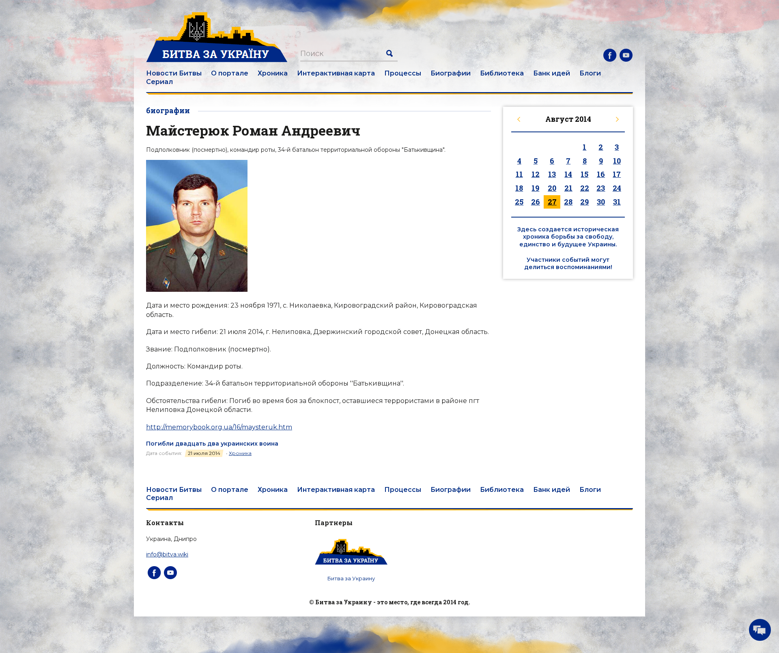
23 (600, 188)
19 (535, 188)
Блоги (590, 73)
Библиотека (502, 73)
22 (584, 188)
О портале (229, 73)
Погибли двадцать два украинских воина (212, 443)
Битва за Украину (351, 578)
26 (535, 202)
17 (617, 174)
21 (568, 188)
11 (519, 174)
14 (568, 174)
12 (536, 174)
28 (568, 202)
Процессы (402, 73)
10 (617, 161)
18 (519, 188)
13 (552, 174)
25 (519, 202)
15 (584, 174)
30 (601, 202)
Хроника (273, 73)
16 (601, 174)
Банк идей (551, 73)
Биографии (450, 73)
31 (617, 202)
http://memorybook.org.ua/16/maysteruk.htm (219, 427)
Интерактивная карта (336, 73)
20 (552, 188)
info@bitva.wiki (167, 554)
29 (584, 202)
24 (617, 188)
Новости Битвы (174, 73)
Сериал (159, 82)
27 (552, 202)
